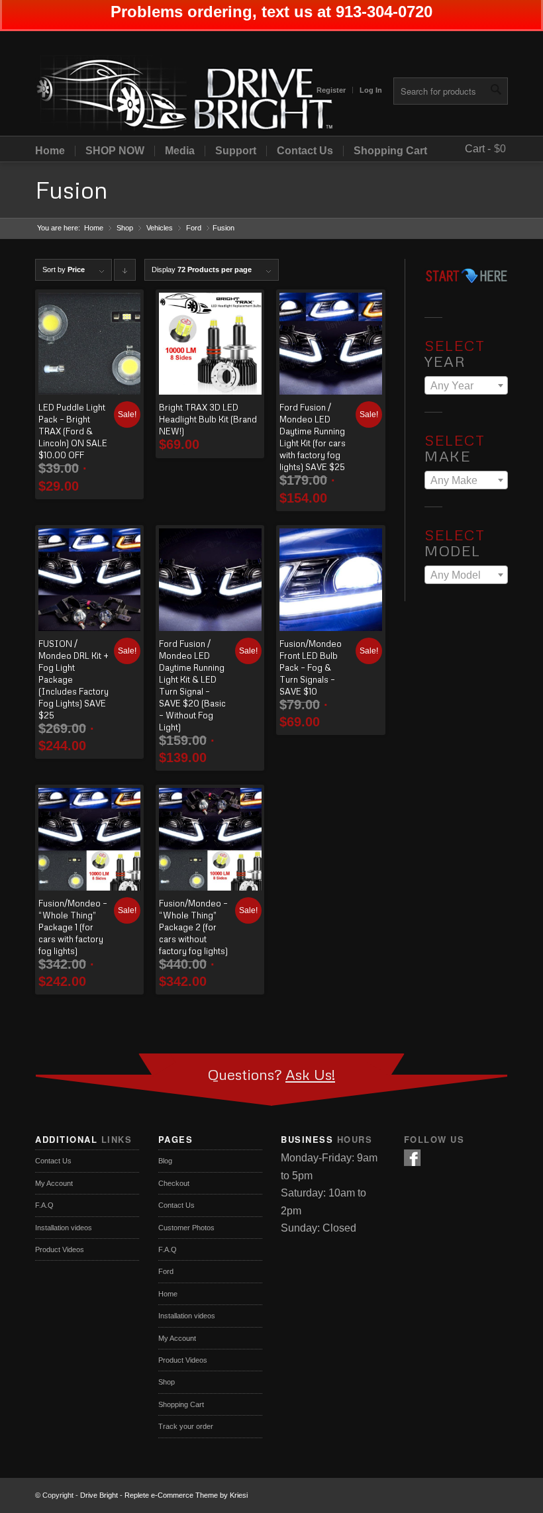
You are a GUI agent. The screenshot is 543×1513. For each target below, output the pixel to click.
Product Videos (59, 1249)
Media (180, 151)
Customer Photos (186, 1228)
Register (331, 90)
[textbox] (466, 386)
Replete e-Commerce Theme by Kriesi (186, 1495)
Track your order (185, 1426)
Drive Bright (99, 1495)
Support (235, 151)
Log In (371, 90)
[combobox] (466, 385)
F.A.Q (44, 1205)
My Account (54, 1183)
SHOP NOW (114, 151)
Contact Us (305, 151)
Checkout (173, 1183)
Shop (125, 228)
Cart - (478, 148)
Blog (165, 1161)
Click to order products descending (125, 273)
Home (50, 151)
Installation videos (63, 1228)
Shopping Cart (390, 151)
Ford (193, 228)
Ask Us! (310, 1074)
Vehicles (159, 228)
